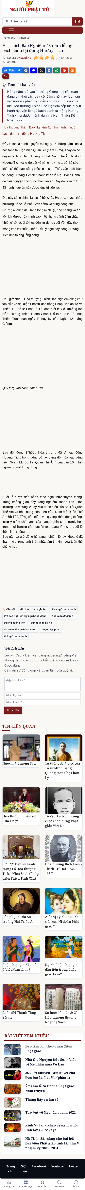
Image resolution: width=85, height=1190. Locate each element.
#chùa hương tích (62, 616)
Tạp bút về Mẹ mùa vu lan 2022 (50, 1112)
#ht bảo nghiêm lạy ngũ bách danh (25, 616)
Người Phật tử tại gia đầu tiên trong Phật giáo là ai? (61, 969)
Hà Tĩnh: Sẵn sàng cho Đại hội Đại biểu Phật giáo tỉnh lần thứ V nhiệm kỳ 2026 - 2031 (52, 1143)
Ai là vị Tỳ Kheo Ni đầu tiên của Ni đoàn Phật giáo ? (62, 921)
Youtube (57, 1166)
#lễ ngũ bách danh (15, 636)
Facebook (39, 1166)
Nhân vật (24, 37)
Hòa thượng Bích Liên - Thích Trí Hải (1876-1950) (63, 869)
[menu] (11, 30)
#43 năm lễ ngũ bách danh (20, 629)
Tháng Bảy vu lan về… (43, 1099)
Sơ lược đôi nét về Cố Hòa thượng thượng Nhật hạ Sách (61, 1017)
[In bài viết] (5, 76)
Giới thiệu (23, 1168)
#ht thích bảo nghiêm (33, 609)
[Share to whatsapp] (56, 70)
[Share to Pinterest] (64, 70)
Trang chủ (8, 37)
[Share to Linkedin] (49, 70)
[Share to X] (41, 70)
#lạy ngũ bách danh (64, 609)
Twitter (73, 1166)
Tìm (77, 21)
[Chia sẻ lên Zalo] (33, 70)
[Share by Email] (72, 70)
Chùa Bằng (24, 57)
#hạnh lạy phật (51, 629)
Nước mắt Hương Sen (19, 763)
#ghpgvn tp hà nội (42, 622)
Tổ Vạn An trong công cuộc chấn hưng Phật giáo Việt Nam (62, 821)
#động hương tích (14, 622)
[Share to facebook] (26, 70)
